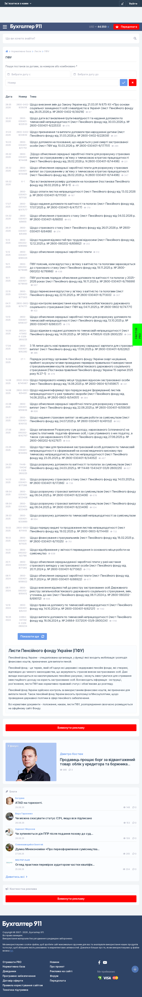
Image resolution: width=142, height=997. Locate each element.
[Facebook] (99, 962)
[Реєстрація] (122, 3)
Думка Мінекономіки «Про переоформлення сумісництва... (57, 849)
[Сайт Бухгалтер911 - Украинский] (22, 923)
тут (11, 950)
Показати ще (30, 636)
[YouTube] (105, 962)
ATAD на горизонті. (28, 802)
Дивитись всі (15, 876)
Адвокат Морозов (25, 829)
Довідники (9, 971)
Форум (54, 975)
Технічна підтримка (15, 989)
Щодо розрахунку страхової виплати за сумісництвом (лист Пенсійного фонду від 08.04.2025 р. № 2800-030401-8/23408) (83, 493)
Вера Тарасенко (24, 813)
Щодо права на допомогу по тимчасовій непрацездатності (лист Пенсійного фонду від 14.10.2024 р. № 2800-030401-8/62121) (81, 606)
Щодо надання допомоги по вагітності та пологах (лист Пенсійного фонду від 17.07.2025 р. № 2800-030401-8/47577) (82, 205)
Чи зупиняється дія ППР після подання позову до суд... (54, 833)
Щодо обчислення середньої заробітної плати (61, 252)
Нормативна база (14, 966)
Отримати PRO (12, 962)
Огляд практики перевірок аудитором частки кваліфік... (55, 864)
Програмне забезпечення (19, 975)
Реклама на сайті (61, 971)
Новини (54, 962)
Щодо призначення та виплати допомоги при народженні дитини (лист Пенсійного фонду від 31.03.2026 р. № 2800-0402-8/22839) (77, 133)
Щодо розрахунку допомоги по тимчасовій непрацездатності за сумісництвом (83, 515)
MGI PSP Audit (22, 860)
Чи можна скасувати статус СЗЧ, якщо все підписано (53, 818)
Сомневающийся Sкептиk (29, 844)
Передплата (128, 26)
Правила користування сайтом (23, 985)
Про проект (57, 966)
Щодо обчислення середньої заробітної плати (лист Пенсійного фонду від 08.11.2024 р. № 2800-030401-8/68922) (79, 577)
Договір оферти (13, 980)
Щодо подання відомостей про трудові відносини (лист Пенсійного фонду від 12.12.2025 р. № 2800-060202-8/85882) (82, 241)
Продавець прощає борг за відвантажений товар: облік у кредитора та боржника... (97, 762)
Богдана (19, 798)
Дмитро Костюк (71, 754)
